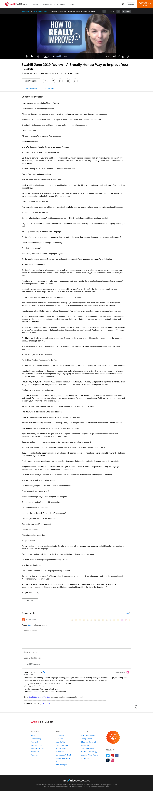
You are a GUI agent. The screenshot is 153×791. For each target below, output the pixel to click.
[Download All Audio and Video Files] (75, 80)
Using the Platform (87, 748)
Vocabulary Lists (36, 745)
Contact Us (85, 758)
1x (45, 56)
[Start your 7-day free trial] (113, 737)
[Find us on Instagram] (112, 760)
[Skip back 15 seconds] (26, 56)
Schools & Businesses (63, 758)
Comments (49, 89)
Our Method (60, 735)
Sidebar (127, 11)
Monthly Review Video (40, 11)
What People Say (62, 745)
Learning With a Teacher (89, 755)
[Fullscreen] (118, 56)
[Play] (32, 56)
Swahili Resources (37, 748)
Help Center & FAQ (88, 735)
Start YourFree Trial (144, 4)
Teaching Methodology (89, 752)
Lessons (35, 4)
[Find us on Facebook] (117, 755)
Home (33, 735)
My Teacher (62, 4)
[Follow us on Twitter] (108, 755)
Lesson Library (26, 11)
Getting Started (86, 739)
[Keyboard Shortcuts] (127, 56)
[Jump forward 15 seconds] (39, 56)
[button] (123, 4)
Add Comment (33, 664)
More (72, 4)
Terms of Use (112, 785)
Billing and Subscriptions (89, 742)
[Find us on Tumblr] (108, 760)
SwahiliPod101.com (90, 785)
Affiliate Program (62, 765)
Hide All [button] (30, 601)
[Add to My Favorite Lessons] (52, 80)
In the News (60, 752)
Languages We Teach (63, 755)
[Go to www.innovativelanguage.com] (76, 780)
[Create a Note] (60, 80)
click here (46, 703)
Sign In (131, 4)
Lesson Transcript (31, 89)
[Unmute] (53, 56)
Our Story (59, 739)
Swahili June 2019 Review (39, 697)
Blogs (58, 761)
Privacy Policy (102, 785)
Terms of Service (99, 787)
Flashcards (34, 742)
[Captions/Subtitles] (114, 56)
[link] (104, 11)
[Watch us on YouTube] (112, 755)
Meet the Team (61, 742)
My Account (85, 745)
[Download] (123, 56)
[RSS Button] (23, 619)
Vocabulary (48, 4)
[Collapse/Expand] (76, 613)
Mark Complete (31, 81)
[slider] (58, 56)
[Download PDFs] (67, 80)
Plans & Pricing (61, 748)
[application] (76, 36)
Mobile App (34, 755)
